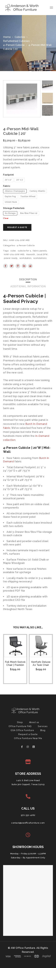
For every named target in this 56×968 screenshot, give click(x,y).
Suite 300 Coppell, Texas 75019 (28, 784)
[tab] (28, 279)
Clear (6, 218)
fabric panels (40, 251)
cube (13, 251)
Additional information (28, 286)
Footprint (8, 175)
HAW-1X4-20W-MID (14, 254)
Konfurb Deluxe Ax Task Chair (41, 663)
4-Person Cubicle (14, 45)
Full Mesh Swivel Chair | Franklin (15, 663)
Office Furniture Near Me (28, 738)
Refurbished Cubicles (16, 41)
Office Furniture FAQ (20, 726)
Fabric (6, 186)
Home (7, 37)
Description (28, 279)
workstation (25, 258)
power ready (11, 258)
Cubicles (20, 37)
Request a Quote (28, 734)
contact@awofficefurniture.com (28, 823)
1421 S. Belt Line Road (28, 780)
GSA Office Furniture (22, 730)
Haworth (30, 254)
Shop (20, 722)
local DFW (42, 254)
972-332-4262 (28, 815)
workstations (39, 258)
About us (34, 722)
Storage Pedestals (14, 208)
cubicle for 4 (24, 251)
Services (42, 726)
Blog (42, 730)
